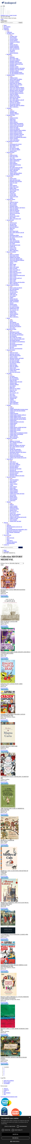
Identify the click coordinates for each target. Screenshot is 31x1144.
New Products (7, 26)
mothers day (12, 391)
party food (12, 192)
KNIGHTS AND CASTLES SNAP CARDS (11, 683)
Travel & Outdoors (11, 477)
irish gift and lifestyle (15, 325)
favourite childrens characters (16, 93)
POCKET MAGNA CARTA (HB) (9, 746)
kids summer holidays (15, 104)
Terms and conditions (9, 1080)
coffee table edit (13, 294)
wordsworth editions (14, 174)
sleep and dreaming (14, 515)
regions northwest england (16, 133)
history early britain (14, 267)
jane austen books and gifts (16, 167)
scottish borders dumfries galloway (18, 414)
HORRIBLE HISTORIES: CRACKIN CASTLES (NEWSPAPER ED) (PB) (13, 715)
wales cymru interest (14, 140)
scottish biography (14, 413)
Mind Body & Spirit (11, 329)
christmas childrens (14, 86)
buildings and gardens (15, 257)
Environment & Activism (13, 141)
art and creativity (14, 40)
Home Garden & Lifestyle (13, 285)
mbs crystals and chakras (15, 337)
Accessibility (7, 1083)
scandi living (13, 311)
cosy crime (12, 158)
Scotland (9, 405)
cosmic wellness (13, 506)
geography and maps (14, 359)
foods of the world (14, 187)
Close (8, 30)
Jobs (5, 1094)
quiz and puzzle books (15, 245)
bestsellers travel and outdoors (17, 69)
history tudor (13, 280)
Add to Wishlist (4, 596)
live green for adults (14, 148)
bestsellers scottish (14, 66)
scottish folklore (13, 423)
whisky (11, 198)
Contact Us (6, 544)
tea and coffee (13, 195)
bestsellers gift (13, 65)
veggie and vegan (14, 196)
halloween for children (15, 97)
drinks (11, 184)
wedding (12, 399)
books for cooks (13, 182)
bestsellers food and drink (16, 62)
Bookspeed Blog (11, 543)
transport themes (13, 497)
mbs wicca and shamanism (16, 348)
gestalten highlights (14, 46)
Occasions (9, 373)
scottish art (12, 51)
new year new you (14, 310)
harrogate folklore (14, 467)
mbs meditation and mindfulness (17, 341)
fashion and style (14, 44)
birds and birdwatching (15, 355)
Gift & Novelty (10, 220)
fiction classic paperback (15, 159)
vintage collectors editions (16, 173)
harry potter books (14, 98)
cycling (11, 485)
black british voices (14, 145)
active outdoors (13, 481)
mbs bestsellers (13, 336)
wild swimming (13, 499)
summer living (13, 312)
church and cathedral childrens (17, 87)
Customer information (12, 542)
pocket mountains (14, 490)
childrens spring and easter (16, 84)
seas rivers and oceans (15, 372)
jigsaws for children (14, 211)
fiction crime (13, 162)
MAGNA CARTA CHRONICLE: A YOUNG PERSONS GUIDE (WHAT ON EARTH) (15, 997)
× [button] (29, 1117)
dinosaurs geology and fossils (17, 90)
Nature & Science (11, 350)
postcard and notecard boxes (16, 456)
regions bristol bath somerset (16, 123)
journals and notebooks (15, 449)
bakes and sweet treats (15, 180)
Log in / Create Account (11, 15)
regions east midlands (15, 129)
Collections (6, 29)
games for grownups (14, 210)
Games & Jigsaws (11, 199)
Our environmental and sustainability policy (17, 529)
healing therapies (14, 507)
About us (6, 522)
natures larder (13, 191)
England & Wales (11, 115)
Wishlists (3, 15)
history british (13, 264)
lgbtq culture (13, 146)
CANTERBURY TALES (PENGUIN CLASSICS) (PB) (14, 934)
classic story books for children (17, 88)
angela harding (13, 37)
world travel (12, 500)
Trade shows (10, 540)
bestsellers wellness (14, 71)
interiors (11, 303)
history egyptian (13, 268)
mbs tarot (12, 347)
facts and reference (14, 227)
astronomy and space (15, 354)
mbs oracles (12, 343)
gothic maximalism (14, 301)
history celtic (13, 265)
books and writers (14, 156)
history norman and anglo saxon (17, 275)
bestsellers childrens (14, 61)
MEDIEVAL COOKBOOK (7, 840)
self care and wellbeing (15, 514)
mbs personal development (16, 344)
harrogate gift (13, 470)
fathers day (12, 228)
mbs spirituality (13, 345)
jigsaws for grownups (15, 213)
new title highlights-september (17, 73)
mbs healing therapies (15, 340)
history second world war (16, 278)
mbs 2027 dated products (16, 333)
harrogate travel (13, 474)
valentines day (13, 249)
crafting (11, 43)
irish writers (12, 327)
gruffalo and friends (14, 95)
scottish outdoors (14, 435)
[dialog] (15, 1130)
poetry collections (14, 170)
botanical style (13, 290)
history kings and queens (15, 272)
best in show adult (14, 58)
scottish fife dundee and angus (17, 421)
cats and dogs (13, 224)
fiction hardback (13, 163)
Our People (9, 528)
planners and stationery (15, 455)
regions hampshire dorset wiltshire (18, 130)
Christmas (9, 108)
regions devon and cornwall (16, 126)
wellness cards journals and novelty (18, 457)
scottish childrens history (15, 416)
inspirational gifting (14, 235)
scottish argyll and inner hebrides (17, 410)
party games (12, 217)
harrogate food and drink (15, 468)
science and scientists (15, 369)
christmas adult (13, 112)
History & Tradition (11, 251)
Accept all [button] (15, 1134)
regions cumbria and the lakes (17, 124)
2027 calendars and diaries (16, 442)
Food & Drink (10, 176)
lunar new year (13, 390)
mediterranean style (14, 308)
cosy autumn (13, 296)
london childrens (14, 122)
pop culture (12, 50)
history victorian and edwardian (17, 282)
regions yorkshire (14, 138)
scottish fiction (13, 171)
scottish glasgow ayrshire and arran (18, 427)
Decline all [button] (15, 1138)
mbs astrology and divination (16, 334)
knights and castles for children (17, 105)
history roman (13, 276)
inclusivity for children (15, 102)
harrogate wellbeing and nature (17, 475)
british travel (12, 119)
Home (5, 25)
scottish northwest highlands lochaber (18, 432)
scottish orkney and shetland (16, 434)
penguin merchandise (15, 169)
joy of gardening (13, 305)
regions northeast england (16, 131)
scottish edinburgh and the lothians (18, 419)
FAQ (8, 533)
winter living (13, 315)
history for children (14, 101)
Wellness (9, 502)
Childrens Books (11, 75)
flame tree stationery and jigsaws (17, 207)
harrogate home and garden (16, 471)
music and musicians (14, 48)
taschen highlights (14, 53)
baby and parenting (14, 289)
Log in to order (4, 595)
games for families (14, 94)
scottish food (13, 193)
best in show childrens (15, 59)
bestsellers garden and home (16, 64)
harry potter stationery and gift (17, 100)
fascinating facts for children (16, 91)
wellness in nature (14, 518)
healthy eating (13, 188)
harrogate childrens (14, 466)
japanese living (13, 304)
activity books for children (16, 79)
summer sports (13, 496)
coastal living (13, 293)
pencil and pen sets (14, 453)
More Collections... (14, 106)
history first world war (15, 269)
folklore (11, 229)
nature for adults (13, 365)
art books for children (15, 42)
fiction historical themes (15, 164)
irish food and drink (14, 189)
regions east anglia (14, 127)
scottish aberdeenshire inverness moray (19, 409)
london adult (13, 120)
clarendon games (14, 206)
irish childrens (13, 322)
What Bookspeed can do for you (14, 526)
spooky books (13, 247)
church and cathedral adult (16, 258)
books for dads (13, 380)
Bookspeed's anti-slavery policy (14, 531)
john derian (12, 214)
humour (11, 234)
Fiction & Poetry (11, 152)
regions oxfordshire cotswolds (17, 134)
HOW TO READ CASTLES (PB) (9, 621)
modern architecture (14, 47)
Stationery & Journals (12, 438)
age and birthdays (14, 377)
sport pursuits (13, 495)
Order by (5, 563)
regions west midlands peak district (18, 137)
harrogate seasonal (14, 473)
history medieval (13, 274)
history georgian (13, 271)
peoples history (13, 151)
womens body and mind (15, 521)
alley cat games (13, 203)
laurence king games (14, 216)
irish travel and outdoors (15, 326)
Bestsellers (6, 28)
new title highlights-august (16, 72)
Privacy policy (7, 1082)
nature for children (14, 366)
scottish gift (12, 246)
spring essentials (13, 397)
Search (2, 22)
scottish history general (15, 428)
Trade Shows (10, 459)
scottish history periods (15, 430)
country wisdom (13, 261)
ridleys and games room (15, 218)
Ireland (8, 318)
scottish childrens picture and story (18, 417)
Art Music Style (10, 33)
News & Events (7, 535)
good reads (12, 166)
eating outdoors (13, 185)
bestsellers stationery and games (17, 68)
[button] (15, 1141)
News (8, 539)
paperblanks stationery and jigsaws (18, 452)
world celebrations (14, 402)
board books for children (15, 83)
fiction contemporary (14, 160)
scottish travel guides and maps (17, 493)
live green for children (15, 149)
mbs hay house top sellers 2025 (17, 339)
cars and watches (14, 292)
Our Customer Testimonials (13, 532)
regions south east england (16, 135)
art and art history (14, 39)
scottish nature (13, 370)
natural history (13, 363)
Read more (9, 1123)
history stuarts (13, 279)
